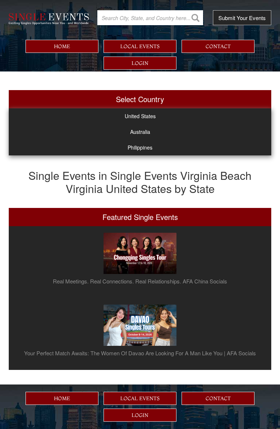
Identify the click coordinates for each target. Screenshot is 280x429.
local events (140, 46)
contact (218, 46)
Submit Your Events (242, 18)
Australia (140, 131)
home (62, 46)
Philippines (140, 147)
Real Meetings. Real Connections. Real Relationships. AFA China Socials (140, 281)
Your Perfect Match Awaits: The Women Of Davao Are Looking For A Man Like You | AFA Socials (140, 353)
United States (140, 116)
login (140, 63)
